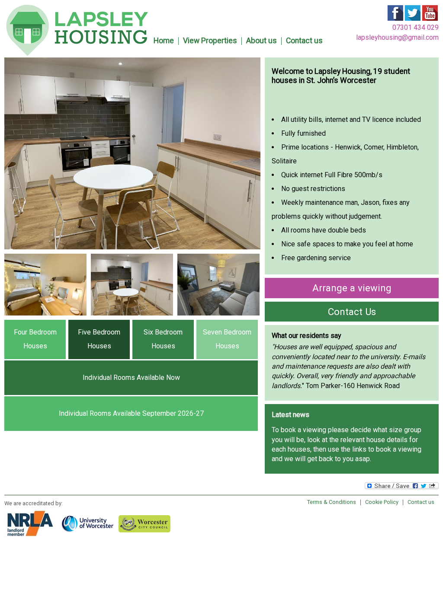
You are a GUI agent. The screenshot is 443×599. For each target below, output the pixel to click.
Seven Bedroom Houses (227, 339)
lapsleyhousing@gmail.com (397, 37)
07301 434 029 (415, 27)
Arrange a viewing (352, 288)
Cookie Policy (381, 502)
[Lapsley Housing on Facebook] (395, 19)
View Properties (210, 40)
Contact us (304, 40)
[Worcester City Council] (147, 523)
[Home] (76, 54)
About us (261, 40)
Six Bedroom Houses (163, 339)
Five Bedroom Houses (99, 339)
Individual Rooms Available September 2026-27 (131, 413)
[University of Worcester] (90, 523)
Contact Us (352, 311)
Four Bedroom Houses (35, 339)
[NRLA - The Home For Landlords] (32, 523)
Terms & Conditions (331, 502)
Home (164, 40)
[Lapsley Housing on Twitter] (412, 19)
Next (277, 296)
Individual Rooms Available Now (131, 377)
